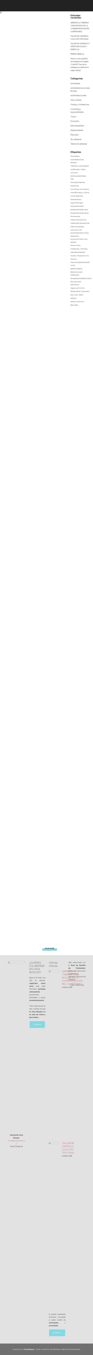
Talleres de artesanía (79, 144)
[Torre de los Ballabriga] (48, 819)
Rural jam (85, 291)
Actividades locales (78, 96)
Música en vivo (83, 256)
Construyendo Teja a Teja (78, 177)
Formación (75, 121)
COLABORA (37, 1024)
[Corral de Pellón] (18, 600)
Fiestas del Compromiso (80, 223)
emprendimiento (77, 206)
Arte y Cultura (76, 100)
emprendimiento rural (79, 209)
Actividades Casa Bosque (77, 161)
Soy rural (74, 295)
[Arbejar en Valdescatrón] (48, 28)
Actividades (75, 83)
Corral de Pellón (12, 689)
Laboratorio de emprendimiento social (80, 231)
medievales (75, 249)
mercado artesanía (78, 252)
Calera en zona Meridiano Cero (17, 42)
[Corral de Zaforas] (48, 384)
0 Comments (22, 74)
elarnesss (56, 1349)
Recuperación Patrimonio (76, 283)
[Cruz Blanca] (48, 170)
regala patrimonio (77, 288)
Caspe (83, 169)
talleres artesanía (77, 301)
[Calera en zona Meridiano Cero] (18, 27)
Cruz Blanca (39, 259)
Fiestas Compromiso (78, 220)
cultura (86, 192)
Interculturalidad (77, 126)
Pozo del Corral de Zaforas (48, 689)
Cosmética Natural (78, 182)
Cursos (73, 117)
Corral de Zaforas (43, 473)
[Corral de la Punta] (18, 96)
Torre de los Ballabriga (46, 908)
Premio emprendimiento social (80, 264)
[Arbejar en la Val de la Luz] (18, 384)
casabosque (75, 169)
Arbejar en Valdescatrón (46, 43)
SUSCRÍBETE (57, 1333)
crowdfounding (76, 192)
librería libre (75, 245)
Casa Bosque (84, 166)
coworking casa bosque (80, 189)
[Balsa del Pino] (18, 819)
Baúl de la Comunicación (71, 1349)
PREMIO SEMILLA (77, 54)
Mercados (75, 135)
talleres (73, 298)
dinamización (76, 199)
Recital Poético (76, 269)
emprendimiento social (80, 213)
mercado (83, 249)
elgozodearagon (77, 203)
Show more (49, 948)
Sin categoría (76, 139)
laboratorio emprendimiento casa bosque (79, 239)
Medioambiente (77, 130)
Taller (81, 295)
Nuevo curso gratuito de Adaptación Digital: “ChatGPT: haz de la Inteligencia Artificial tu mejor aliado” (80, 64)
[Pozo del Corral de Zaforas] (48, 600)
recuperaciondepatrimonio (81, 278)
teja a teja (74, 305)
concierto (74, 173)
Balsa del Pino (10, 908)
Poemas (74, 259)
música (73, 256)
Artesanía (74, 166)
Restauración (76, 291)
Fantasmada (75, 216)
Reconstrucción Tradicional (77, 273)
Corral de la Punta (13, 112)
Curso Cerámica (77, 196)
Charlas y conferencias (80, 105)
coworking (75, 186)
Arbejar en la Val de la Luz (17, 473)
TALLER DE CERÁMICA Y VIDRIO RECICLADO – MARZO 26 (80, 46)
